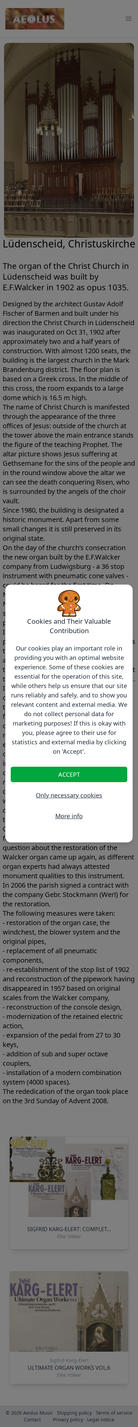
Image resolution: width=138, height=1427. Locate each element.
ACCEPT (69, 774)
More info (69, 816)
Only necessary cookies (69, 795)
